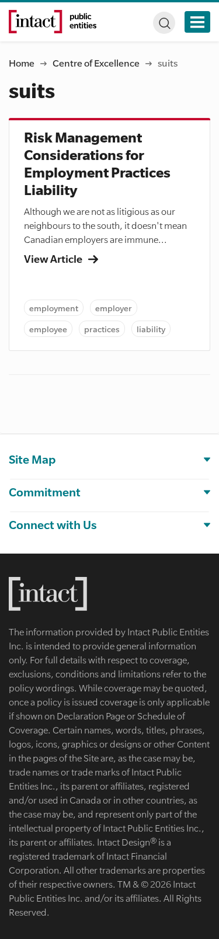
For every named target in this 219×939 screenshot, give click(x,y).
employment (53, 307)
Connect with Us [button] (53, 524)
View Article (54, 258)
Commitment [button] (45, 492)
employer (113, 307)
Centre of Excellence (96, 63)
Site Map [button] (32, 459)
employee (48, 329)
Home (21, 63)
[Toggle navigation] (197, 22)
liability (151, 329)
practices (102, 329)
